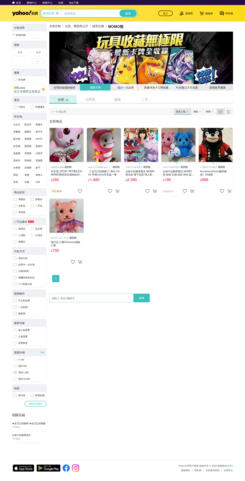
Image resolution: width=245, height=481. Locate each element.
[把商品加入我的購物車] (117, 191)
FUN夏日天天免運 (187, 87)
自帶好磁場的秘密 (64, 87)
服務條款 (185, 470)
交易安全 (228, 470)
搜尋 (141, 298)
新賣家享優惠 (217, 87)
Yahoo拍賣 (25, 13)
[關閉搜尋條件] (57, 13)
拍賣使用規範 (213, 470)
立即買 (90, 99)
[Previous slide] (52, 144)
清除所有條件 (36, 403)
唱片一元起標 (126, 87)
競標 (117, 99)
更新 (230, 465)
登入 (165, 13)
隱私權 (197, 470)
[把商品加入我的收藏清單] (80, 191)
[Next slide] (81, 144)
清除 (42, 352)
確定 (38, 61)
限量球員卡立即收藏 (156, 87)
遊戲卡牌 (95, 87)
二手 (145, 99)
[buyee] (29, 89)
